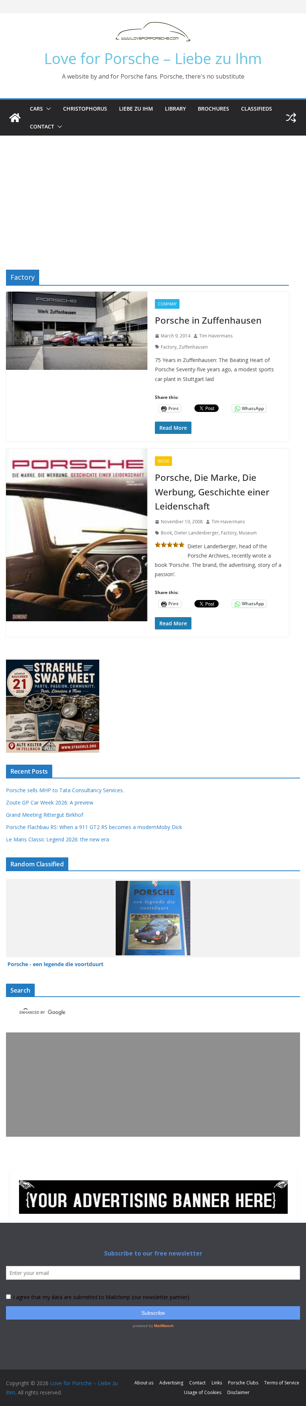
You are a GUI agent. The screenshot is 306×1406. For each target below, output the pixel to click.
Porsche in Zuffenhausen (208, 320)
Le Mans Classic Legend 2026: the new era (57, 839)
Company (167, 304)
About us (143, 1383)
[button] (47, 109)
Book (163, 461)
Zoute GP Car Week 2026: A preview (49, 802)
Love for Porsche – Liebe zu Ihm (153, 58)
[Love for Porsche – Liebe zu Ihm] (15, 118)
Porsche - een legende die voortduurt (55, 964)
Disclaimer (238, 1392)
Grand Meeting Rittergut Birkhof (44, 814)
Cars (36, 108)
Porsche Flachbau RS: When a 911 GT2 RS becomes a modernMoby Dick (94, 827)
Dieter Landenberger (196, 533)
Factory (169, 347)
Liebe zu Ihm (136, 108)
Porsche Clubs (243, 1383)
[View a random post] (291, 118)
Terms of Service (281, 1383)
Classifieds (256, 108)
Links (217, 1383)
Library (175, 108)
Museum (248, 533)
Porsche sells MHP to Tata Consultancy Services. (65, 790)
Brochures (213, 108)
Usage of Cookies (202, 1392)
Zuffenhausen (193, 347)
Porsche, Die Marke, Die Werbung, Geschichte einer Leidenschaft (212, 491)
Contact (42, 126)
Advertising (171, 1383)
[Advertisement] (153, 191)
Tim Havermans (215, 336)
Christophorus (85, 108)
